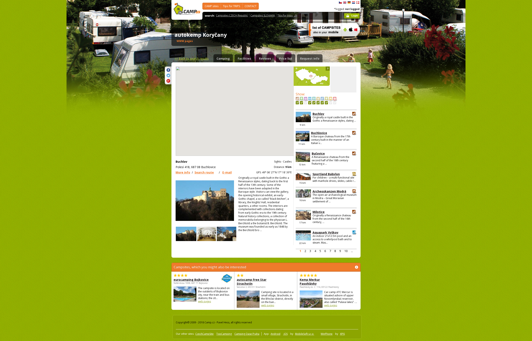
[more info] (323, 38)
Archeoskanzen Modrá (329, 191)
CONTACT (250, 6)
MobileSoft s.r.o (304, 334)
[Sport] (313, 102)
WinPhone (326, 334)
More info (183, 172)
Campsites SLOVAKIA (262, 15)
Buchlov (318, 114)
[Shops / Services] (305, 102)
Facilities (244, 58)
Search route (204, 172)
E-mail (227, 172)
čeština (340, 2)
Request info (309, 58)
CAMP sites (212, 6)
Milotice (319, 212)
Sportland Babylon (326, 174)
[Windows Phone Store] (358, 38)
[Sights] (297, 102)
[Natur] (301, 102)
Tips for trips (285, 15)
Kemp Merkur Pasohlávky (310, 282)
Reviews (265, 58)
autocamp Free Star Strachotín (251, 282)
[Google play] (345, 38)
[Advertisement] (378, 125)
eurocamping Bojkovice (191, 280)
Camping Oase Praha (246, 334)
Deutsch (349, 2)
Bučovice (318, 153)
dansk (358, 2)
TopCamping (224, 334)
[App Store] (350, 38)
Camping (223, 58)
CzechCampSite (204, 334)
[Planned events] (334, 102)
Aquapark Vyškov (325, 232)
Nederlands (353, 2)
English (344, 2)
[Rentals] (330, 102)
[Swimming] (309, 102)
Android (275, 334)
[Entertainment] (318, 102)
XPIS (342, 334)
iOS (285, 334)
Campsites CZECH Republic (232, 15)
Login (354, 15)
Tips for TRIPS (231, 6)
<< (192, 58)
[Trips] (322, 102)
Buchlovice (319, 133)
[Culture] (326, 102)
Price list (285, 58)
